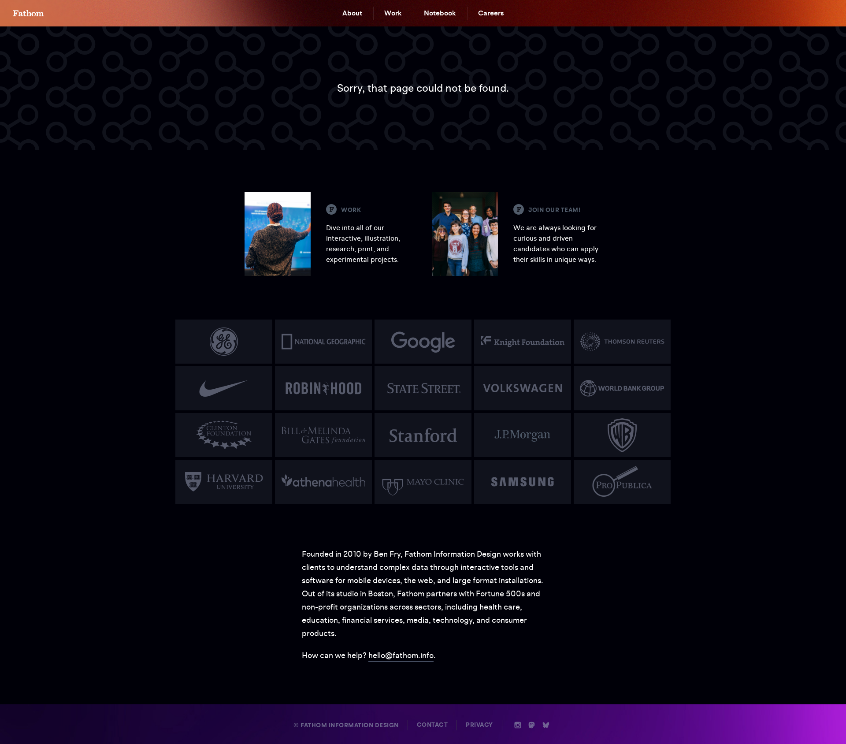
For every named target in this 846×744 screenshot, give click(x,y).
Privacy (479, 725)
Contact (432, 725)
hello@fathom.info (401, 655)
